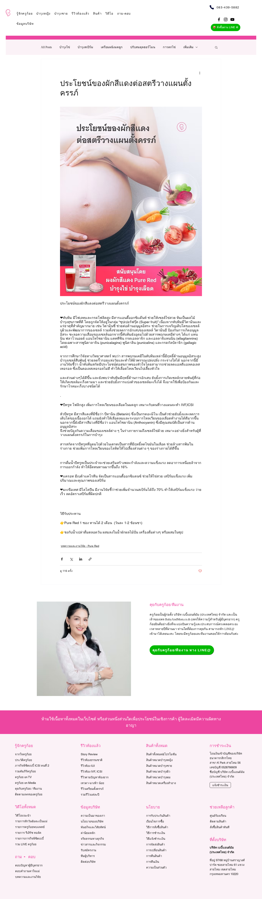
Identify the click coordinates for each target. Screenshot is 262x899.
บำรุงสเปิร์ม (85, 47)
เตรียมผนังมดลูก (112, 47)
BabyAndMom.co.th (177, 619)
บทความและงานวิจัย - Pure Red (80, 545)
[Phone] (212, 7)
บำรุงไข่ (64, 47)
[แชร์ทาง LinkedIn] (80, 559)
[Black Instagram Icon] (225, 19)
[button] (24, 13)
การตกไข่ (169, 47)
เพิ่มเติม (188, 47)
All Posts (46, 47)
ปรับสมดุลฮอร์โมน (142, 47)
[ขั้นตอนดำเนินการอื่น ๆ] (199, 72)
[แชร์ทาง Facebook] (62, 559)
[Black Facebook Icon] (219, 19)
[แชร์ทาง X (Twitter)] (71, 559)
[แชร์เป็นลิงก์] (90, 559)
